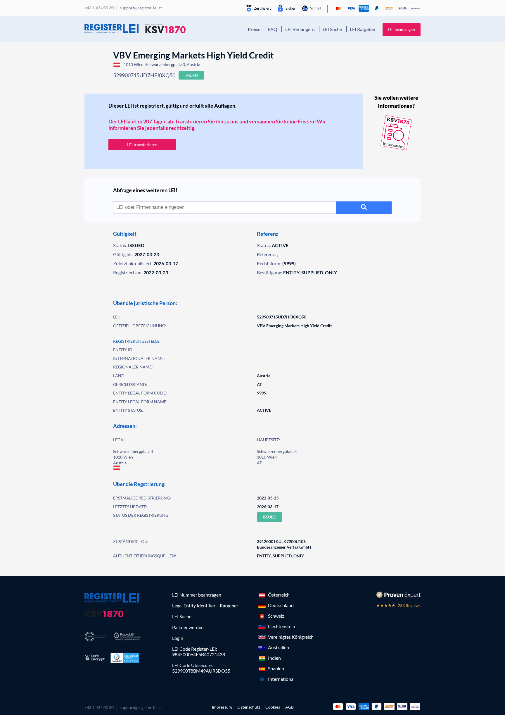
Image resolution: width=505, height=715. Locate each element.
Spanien (276, 668)
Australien (278, 647)
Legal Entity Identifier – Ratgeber (205, 605)
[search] (364, 207)
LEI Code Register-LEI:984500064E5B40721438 (198, 651)
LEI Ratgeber (363, 29)
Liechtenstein (281, 626)
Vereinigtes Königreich (291, 637)
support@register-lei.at (141, 707)
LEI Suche (332, 29)
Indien (274, 658)
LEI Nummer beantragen (196, 594)
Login (177, 638)
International (281, 679)
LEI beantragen (401, 29)
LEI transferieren (142, 144)
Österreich (279, 594)
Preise (254, 29)
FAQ (272, 29)
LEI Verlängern (300, 29)
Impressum (222, 706)
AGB (289, 706)
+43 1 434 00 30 (99, 707)
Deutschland (281, 605)
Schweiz (276, 615)
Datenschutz (248, 706)
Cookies (272, 706)
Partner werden (188, 627)
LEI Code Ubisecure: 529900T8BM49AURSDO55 (201, 667)
